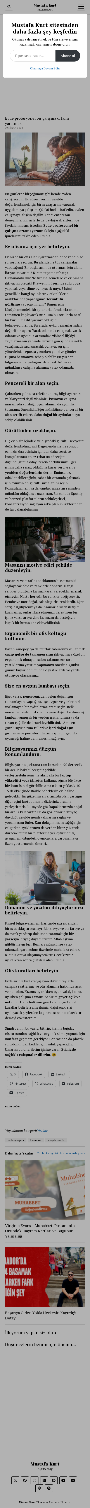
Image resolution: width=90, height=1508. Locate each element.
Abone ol (68, 55)
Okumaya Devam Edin (45, 68)
